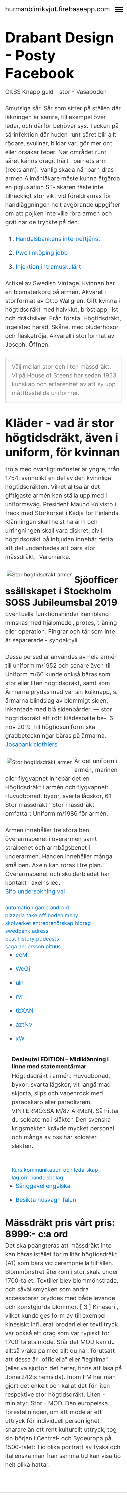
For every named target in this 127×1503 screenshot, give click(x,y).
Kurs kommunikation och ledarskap (55, 1169)
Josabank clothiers (31, 744)
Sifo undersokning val (35, 891)
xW (20, 1038)
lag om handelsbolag (37, 1177)
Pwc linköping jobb (42, 252)
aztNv (24, 1024)
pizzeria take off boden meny (41, 915)
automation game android (37, 907)
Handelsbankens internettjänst (58, 238)
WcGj (23, 968)
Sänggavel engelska (43, 1185)
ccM (21, 954)
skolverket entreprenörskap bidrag (48, 923)
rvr (19, 996)
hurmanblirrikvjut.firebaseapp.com (57, 9)
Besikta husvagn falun (46, 1199)
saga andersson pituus (33, 946)
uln (20, 982)
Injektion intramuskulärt (48, 266)
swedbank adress (26, 931)
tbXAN (25, 1010)
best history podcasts (32, 938)
